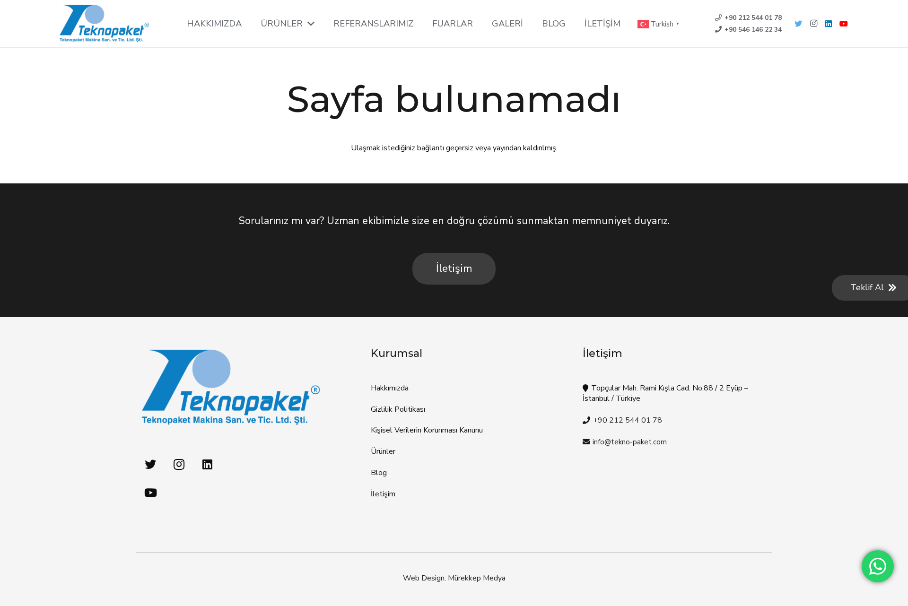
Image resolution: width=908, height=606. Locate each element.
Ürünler (383, 451)
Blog (379, 472)
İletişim (383, 494)
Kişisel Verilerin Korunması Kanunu (427, 430)
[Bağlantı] (104, 24)
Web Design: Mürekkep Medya (454, 578)
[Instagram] (813, 23)
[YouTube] (843, 23)
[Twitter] (798, 23)
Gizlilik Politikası (398, 409)
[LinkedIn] (828, 23)
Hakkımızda (390, 388)
